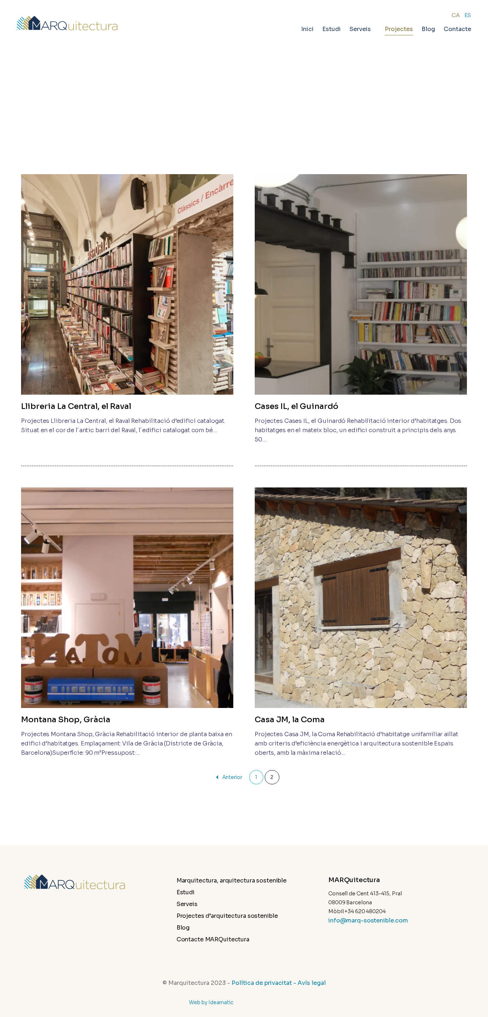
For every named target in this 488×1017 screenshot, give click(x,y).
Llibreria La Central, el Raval (76, 406)
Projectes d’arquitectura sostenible (255, 916)
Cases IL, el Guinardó (296, 406)
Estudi (331, 29)
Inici (307, 29)
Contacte (457, 29)
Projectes (399, 29)
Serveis (214, 904)
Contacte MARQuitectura (240, 939)
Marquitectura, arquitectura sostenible (259, 880)
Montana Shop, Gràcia (65, 719)
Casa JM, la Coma (290, 719)
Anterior (232, 777)
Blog (428, 29)
